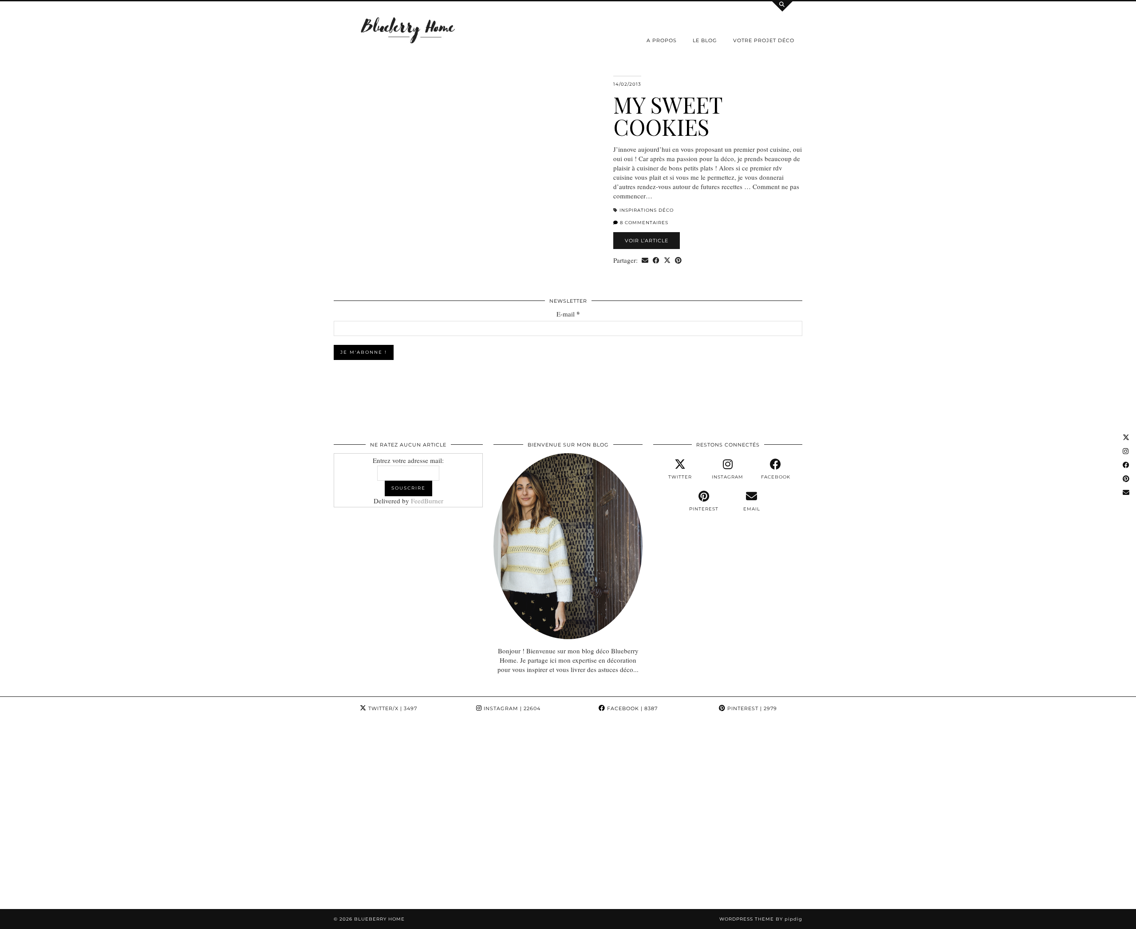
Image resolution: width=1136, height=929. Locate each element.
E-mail (568, 314)
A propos (662, 40)
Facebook (631, 708)
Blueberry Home (379, 919)
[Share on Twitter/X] (667, 260)
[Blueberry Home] (408, 29)
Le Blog (705, 40)
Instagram (511, 708)
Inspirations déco (646, 210)
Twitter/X (392, 708)
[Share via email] (645, 260)
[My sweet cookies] (468, 169)
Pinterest (751, 708)
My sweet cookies (667, 116)
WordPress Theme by (760, 919)
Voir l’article (646, 240)
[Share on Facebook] (656, 260)
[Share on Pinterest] (678, 260)
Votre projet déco (763, 40)
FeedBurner (427, 500)
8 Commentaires (643, 222)
